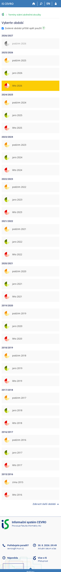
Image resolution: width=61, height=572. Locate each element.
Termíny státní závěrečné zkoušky (24, 14)
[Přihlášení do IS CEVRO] (55, 4)
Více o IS (42, 558)
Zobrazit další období (44, 504)
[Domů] (33, 4)
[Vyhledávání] (41, 4)
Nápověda (12, 558)
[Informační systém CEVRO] (3, 14)
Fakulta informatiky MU (31, 526)
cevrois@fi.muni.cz (15, 548)
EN (48, 3)
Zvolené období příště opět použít (23, 28)
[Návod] (44, 28)
